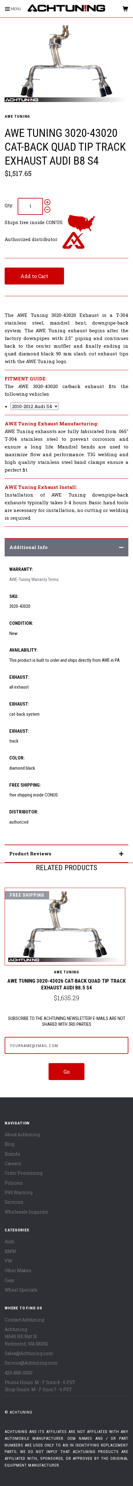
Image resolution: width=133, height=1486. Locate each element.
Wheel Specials (21, 1290)
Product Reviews (30, 853)
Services (14, 1202)
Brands (12, 1154)
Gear (10, 1280)
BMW (10, 1251)
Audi (10, 1241)
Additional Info (28, 547)
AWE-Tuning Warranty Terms (34, 579)
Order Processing (23, 1173)
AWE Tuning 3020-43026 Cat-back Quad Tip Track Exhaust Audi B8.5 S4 (66, 984)
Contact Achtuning (24, 1320)
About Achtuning (22, 1134)
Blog (9, 1144)
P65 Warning (18, 1192)
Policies (14, 1183)
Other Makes (18, 1270)
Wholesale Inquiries (26, 1212)
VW (8, 1261)
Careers (13, 1163)
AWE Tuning (17, 116)
